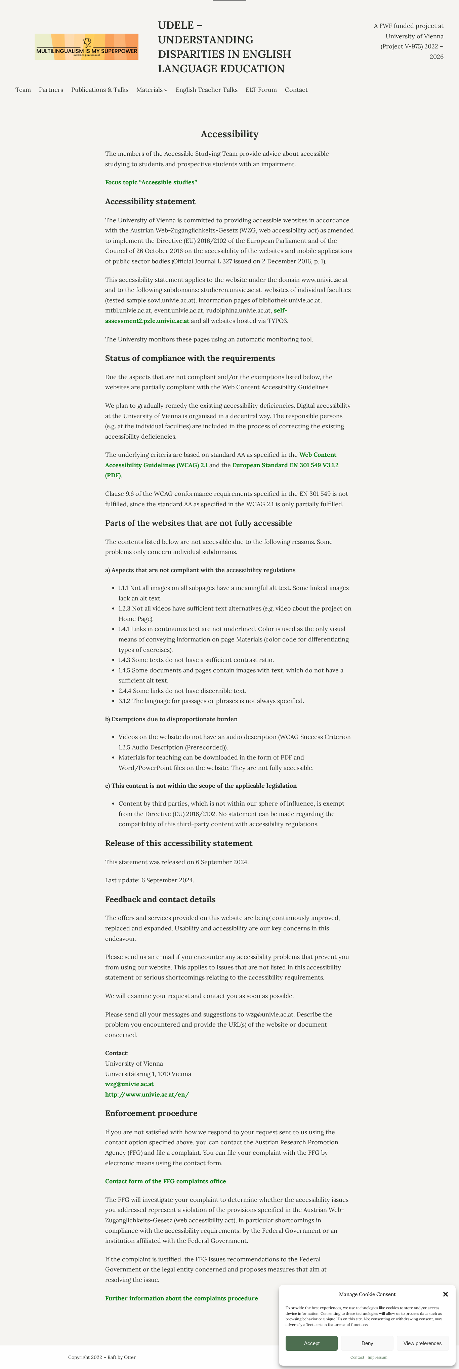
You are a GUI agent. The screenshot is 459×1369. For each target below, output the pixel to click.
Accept (312, 1343)
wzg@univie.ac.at (129, 1084)
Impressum (377, 1357)
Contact (357, 1357)
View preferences (423, 1343)
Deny (367, 1343)
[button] (445, 1294)
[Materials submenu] (166, 90)
